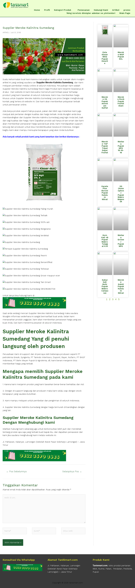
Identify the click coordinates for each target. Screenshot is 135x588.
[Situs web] (73, 531)
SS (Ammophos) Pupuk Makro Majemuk (121, 194)
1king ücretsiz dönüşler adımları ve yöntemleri (90, 13)
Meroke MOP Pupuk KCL (121, 55)
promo (127, 10)
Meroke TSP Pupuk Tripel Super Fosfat (105, 147)
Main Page (124, 13)
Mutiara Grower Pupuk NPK (121, 240)
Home (37, 10)
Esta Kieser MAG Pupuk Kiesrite (105, 57)
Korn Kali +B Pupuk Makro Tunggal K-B (104, 240)
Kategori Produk (62, 10)
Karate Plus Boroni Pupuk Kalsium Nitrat (105, 193)
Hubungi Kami (101, 10)
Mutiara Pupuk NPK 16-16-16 (121, 147)
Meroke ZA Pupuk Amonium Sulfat (105, 102)
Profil (47, 10)
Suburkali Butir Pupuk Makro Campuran (104, 286)
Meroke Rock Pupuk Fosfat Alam (120, 101)
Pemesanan (84, 10)
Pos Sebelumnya (16, 471)
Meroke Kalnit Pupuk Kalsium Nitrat (121, 286)
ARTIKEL (6, 32)
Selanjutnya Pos (72, 471)
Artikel (115, 10)
